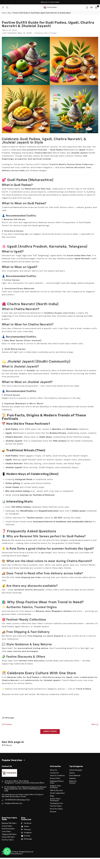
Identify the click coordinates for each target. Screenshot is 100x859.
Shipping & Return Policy (57, 782)
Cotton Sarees (12, 280)
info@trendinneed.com (13, 803)
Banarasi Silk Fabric (9, 823)
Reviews (53, 812)
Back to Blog (50, 731)
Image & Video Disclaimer (55, 787)
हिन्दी (4, 745)
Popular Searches (13, 760)
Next (94, 724)
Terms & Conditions (57, 775)
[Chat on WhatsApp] (7, 851)
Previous (8, 724)
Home (4, 13)
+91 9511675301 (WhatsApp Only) (17, 800)
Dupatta (72, 778)
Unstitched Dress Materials (19, 288)
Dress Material (74, 775)
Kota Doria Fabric (8, 829)
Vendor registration (57, 793)
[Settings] (87, 7)
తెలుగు (9, 745)
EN (91, 7)
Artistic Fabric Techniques (55, 800)
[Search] (7, 7)
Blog (9, 13)
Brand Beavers (17, 854)
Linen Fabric (6, 831)
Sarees (72, 773)
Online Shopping (75, 770)
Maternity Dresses (73, 782)
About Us (53, 770)
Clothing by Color (56, 803)
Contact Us (54, 773)
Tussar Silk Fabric (8, 837)
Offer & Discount (56, 790)
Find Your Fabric (56, 806)
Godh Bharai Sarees (15, 349)
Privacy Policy (55, 778)
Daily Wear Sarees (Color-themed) (22, 340)
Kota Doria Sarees (14, 231)
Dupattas (9, 403)
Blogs (52, 796)
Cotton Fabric (7, 826)
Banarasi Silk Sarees (14, 219)
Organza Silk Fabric (9, 834)
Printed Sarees (12, 395)
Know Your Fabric (56, 809)
